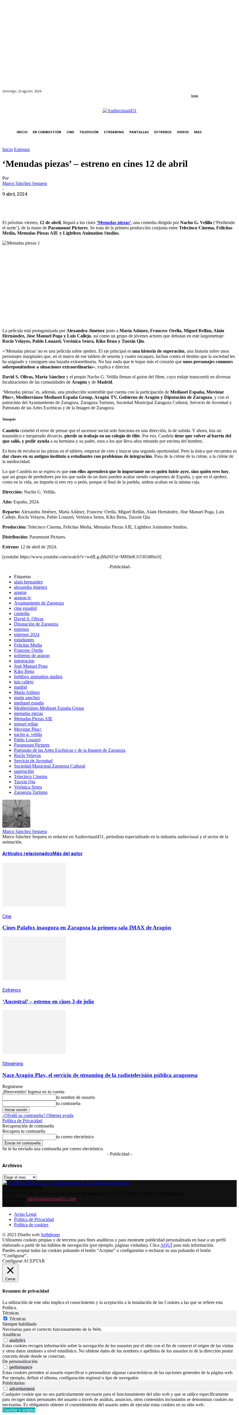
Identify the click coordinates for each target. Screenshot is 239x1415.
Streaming (12, 1063)
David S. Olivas (28, 618)
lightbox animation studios (38, 676)
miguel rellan (26, 723)
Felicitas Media (28, 644)
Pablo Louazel (27, 739)
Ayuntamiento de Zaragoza (39, 602)
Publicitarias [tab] (13, 1383)
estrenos (21, 629)
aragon (20, 592)
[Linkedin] (206, 87)
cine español (25, 608)
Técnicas (17, 1318)
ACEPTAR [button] (34, 1260)
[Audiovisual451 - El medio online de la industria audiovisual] (119, 113)
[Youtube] (219, 87)
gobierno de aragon (32, 655)
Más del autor (67, 853)
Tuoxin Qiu (24, 781)
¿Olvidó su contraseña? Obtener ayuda (37, 1115)
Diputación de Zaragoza (36, 623)
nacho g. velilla (28, 734)
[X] (33, 203)
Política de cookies (31, 1224)
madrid (20, 687)
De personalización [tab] (20, 1361)
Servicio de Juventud (33, 760)
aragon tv (22, 597)
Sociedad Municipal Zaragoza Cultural (49, 765)
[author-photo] (16, 826)
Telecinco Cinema (30, 776)
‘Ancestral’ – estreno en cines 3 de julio (48, 1001)
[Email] (96, 203)
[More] (138, 203)
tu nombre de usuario (75, 1097)
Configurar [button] (12, 1260)
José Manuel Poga (31, 666)
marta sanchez (27, 697)
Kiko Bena (24, 671)
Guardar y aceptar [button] (18, 1409)
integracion (24, 660)
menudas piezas (28, 713)
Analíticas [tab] (11, 1334)
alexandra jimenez (30, 587)
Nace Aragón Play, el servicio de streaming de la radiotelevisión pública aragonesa (100, 1075)
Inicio (7, 149)
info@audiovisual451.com (51, 1198)
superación (24, 771)
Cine (6, 916)
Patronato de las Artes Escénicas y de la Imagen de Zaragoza (69, 750)
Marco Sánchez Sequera (24, 183)
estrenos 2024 (26, 634)
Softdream (50, 1234)
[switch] (5, 1340)
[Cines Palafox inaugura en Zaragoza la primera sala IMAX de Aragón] (34, 910)
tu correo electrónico (75, 1136)
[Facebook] (193, 87)
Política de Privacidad (22, 1120)
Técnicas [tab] (10, 1312)
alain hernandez (28, 581)
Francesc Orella (28, 650)
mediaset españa (29, 702)
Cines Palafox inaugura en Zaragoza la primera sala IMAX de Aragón (86, 927)
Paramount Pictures (32, 744)
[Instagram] (199, 87)
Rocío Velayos (27, 755)
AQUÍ (166, 1245)
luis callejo (24, 681)
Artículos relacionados (27, 853)
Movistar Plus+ (28, 729)
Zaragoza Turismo (31, 792)
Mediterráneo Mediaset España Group (49, 708)
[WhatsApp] (54, 203)
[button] (231, 132)
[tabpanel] (119, 1329)
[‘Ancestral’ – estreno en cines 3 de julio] (34, 984)
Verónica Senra (28, 786)
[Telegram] (116, 203)
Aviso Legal (25, 1214)
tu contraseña (68, 1103)
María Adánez (27, 692)
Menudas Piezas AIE (33, 718)
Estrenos (22, 149)
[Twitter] (213, 87)
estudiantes (24, 639)
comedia (21, 613)
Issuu (194, 95)
